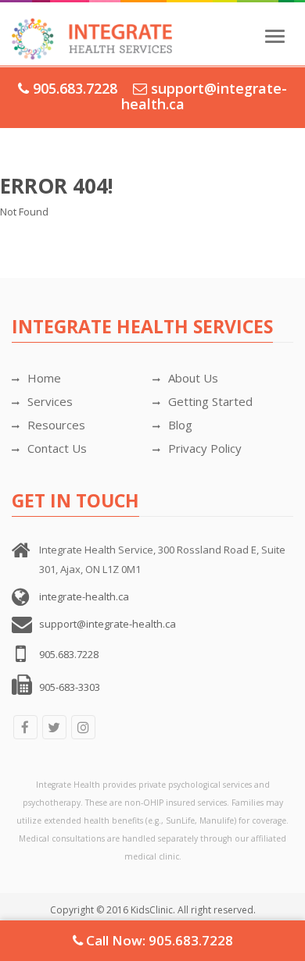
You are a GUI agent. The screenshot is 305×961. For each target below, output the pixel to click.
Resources (56, 424)
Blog (180, 424)
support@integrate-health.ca (204, 96)
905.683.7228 (75, 88)
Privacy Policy (205, 448)
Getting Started (210, 401)
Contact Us (57, 448)
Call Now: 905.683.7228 (158, 940)
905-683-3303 (69, 687)
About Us (193, 378)
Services (50, 401)
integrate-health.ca (84, 596)
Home (44, 378)
